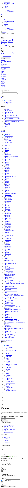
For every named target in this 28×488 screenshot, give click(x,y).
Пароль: (3, 478)
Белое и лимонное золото (12, 117)
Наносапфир (8, 199)
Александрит (8, 142)
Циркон (7, 329)
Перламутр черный (10, 337)
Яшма (6, 266)
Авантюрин (8, 137)
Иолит (7, 170)
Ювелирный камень (10, 263)
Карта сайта (7, 442)
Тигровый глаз (9, 235)
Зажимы (3, 83)
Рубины (7, 325)
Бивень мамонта (9, 286)
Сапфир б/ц (8, 331)
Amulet (7, 345)
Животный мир (10, 348)
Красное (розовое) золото (12, 113)
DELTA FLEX (9, 378)
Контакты (6, 4)
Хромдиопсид (9, 272)
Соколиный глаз (9, 230)
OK (2, 471)
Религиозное (4, 68)
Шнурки (3, 86)
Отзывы (6, 6)
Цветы (7, 359)
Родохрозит (8, 218)
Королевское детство (11, 364)
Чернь (6, 258)
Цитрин (7, 255)
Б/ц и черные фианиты (11, 288)
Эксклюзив (9, 355)
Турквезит (8, 238)
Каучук (7, 171)
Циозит (7, 252)
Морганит (8, 195)
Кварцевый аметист (10, 176)
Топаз (6, 237)
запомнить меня (6, 480)
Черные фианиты (9, 280)
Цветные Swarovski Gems (12, 298)
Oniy (7, 392)
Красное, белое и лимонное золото (14, 120)
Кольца (2, 71)
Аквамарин (8, 140)
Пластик (7, 209)
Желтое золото (9, 112)
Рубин (7, 219)
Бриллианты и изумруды (11, 312)
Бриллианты (8, 317)
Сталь (6, 126)
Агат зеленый (9, 334)
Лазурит (7, 188)
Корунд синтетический (11, 316)
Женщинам (4, 64)
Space (7, 376)
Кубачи (7, 373)
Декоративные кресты (11, 350)
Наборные (8, 375)
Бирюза (7, 151)
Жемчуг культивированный (12, 282)
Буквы (7, 353)
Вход (8, 10)
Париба (7, 205)
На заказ (8, 362)
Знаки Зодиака (9, 347)
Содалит (7, 229)
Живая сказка (9, 387)
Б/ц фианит (8, 289)
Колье (2, 78)
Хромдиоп (8, 308)
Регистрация (10, 11)
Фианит (7, 243)
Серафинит (8, 224)
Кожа (6, 179)
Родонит (7, 216)
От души (8, 369)
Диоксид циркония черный (12, 306)
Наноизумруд (8, 196)
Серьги (2, 72)
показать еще (4, 129)
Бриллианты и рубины (11, 319)
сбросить (3, 97)
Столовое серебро (5, 67)
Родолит (7, 215)
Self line (8, 384)
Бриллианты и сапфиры (11, 311)
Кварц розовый (9, 174)
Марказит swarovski (10, 193)
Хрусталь (7, 250)
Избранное (10, 42)
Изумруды (8, 326)
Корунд (7, 182)
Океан (7, 386)
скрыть (10, 129)
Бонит (7, 153)
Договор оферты (8, 432)
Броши (2, 81)
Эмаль (7, 261)
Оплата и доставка (9, 3)
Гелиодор (7, 157)
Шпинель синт (9, 260)
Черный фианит (9, 297)
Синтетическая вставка (11, 294)
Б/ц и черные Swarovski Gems (13, 309)
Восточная (8, 352)
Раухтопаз (8, 213)
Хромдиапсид (9, 300)
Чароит (7, 257)
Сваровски (8, 223)
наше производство (6, 61)
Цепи (2, 75)
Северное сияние (10, 383)
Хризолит (7, 247)
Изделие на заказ (7, 40)
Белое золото (8, 110)
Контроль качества (9, 427)
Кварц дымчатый (9, 275)
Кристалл (7, 184)
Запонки (3, 82)
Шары (7, 358)
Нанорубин (8, 198)
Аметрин (7, 147)
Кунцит (7, 185)
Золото (7, 109)
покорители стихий (11, 390)
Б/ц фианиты (8, 277)
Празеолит (8, 210)
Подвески (3, 74)
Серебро (7, 124)
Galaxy (7, 389)
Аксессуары (4, 69)
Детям (2, 65)
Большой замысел (10, 381)
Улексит (7, 241)
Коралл (7, 181)
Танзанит (7, 233)
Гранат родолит (9, 303)
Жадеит (7, 165)
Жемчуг (7, 167)
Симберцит (8, 227)
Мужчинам (4, 62)
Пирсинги (3, 79)
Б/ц (6, 292)
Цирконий (8, 254)
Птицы (7, 370)
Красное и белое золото (11, 115)
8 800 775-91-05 (5, 45)
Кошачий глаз (9, 136)
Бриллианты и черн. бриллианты (14, 328)
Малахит (7, 190)
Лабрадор (7, 187)
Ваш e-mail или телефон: (8, 475)
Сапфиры (7, 314)
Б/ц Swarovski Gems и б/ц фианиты (14, 295)
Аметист (7, 145)
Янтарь (7, 264)
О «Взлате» (7, 2)
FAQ (5, 430)
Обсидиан (8, 201)
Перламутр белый (10, 336)
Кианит (7, 178)
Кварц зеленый (9, 302)
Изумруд (7, 168)
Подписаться (4, 421)
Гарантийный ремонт (9, 429)
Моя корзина (4, 42)
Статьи (5, 7)
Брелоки (3, 85)
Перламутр (8, 207)
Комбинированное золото (12, 121)
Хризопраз (8, 249)
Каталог (5, 58)
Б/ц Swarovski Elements (11, 291)
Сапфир (7, 221)
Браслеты (3, 76)
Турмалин (8, 240)
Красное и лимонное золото (12, 118)
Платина (7, 123)
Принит (7, 212)
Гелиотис (7, 159)
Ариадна (8, 361)
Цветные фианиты (10, 274)
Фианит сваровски (10, 305)
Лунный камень (9, 268)
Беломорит (8, 148)
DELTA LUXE (9, 379)
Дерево (7, 164)
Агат (6, 139)
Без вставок (8, 134)
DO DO (8, 365)
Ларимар (7, 269)
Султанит (7, 232)
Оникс (7, 202)
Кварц (7, 173)
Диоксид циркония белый (12, 320)
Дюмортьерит (9, 271)
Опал (6, 204)
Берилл (7, 150)
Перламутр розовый (10, 332)
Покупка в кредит (8, 426)
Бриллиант (8, 154)
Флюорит (7, 244)
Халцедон (8, 246)
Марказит (7, 192)
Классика (8, 367)
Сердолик (7, 226)
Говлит (7, 160)
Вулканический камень (11, 156)
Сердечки (8, 356)
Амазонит (8, 143)
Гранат (7, 162)
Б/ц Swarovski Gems (10, 278)
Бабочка (8, 372)
